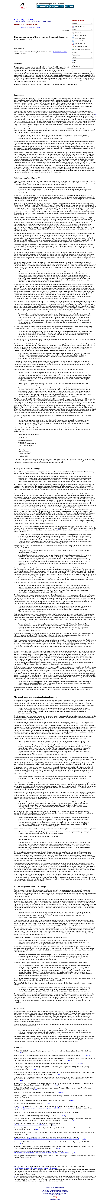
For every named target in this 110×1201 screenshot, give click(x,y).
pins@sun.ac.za (55, 1199)
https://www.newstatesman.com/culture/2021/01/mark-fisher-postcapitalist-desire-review (41, 1153)
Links (20, 1052)
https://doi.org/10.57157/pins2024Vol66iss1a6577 (27, 27)
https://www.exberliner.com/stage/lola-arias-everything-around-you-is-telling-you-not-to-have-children (45, 1108)
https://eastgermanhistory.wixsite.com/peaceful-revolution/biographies (35, 1168)
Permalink (77, 66)
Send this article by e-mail (82, 49)
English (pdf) (78, 32)
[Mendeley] (73, 60)
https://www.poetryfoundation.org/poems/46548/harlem (31, 1125)
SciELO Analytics (80, 26)
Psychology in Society (24, 19)
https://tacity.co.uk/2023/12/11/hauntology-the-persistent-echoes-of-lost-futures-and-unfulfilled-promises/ (46, 1139)
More (75, 60)
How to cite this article (81, 41)
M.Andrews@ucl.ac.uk (60, 52)
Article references (80, 38)
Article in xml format (80, 35)
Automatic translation (81, 46)
